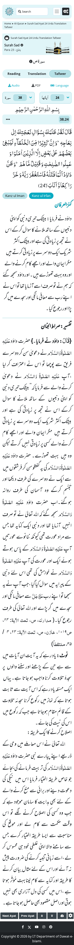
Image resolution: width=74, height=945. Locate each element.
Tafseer (60, 74)
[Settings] (66, 11)
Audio (16, 85)
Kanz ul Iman (14, 196)
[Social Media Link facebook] (23, 927)
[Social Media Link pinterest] (50, 927)
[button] (7, 119)
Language (62, 85)
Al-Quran (19, 23)
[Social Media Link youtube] (37, 927)
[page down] (52, 915)
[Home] (9, 11)
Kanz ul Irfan (41, 196)
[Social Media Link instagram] (44, 927)
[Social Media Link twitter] (30, 927)
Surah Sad (12, 45)
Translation (37, 74)
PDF (38, 85)
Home (7, 23)
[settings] (70, 915)
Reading (13, 74)
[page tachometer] (62, 915)
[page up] (42, 915)
